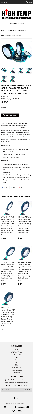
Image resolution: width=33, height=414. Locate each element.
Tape (16, 360)
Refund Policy (16, 367)
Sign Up (28, 390)
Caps (16, 357)
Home (2, 30)
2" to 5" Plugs (16, 354)
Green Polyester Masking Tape (16, 30)
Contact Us (16, 373)
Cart (30, 2)
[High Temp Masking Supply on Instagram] (17, 398)
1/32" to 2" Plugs (16, 352)
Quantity (3, 107)
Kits (16, 365)
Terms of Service (16, 370)
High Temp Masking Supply (17, 403)
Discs (16, 362)
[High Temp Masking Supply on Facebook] (14, 398)
